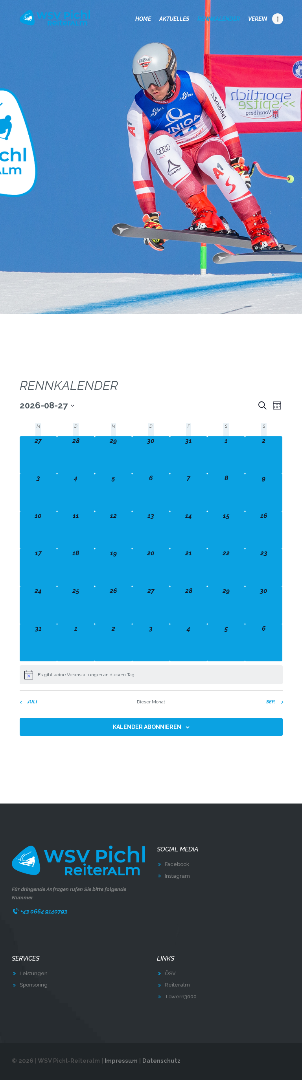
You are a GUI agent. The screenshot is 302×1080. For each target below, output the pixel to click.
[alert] (151, 674)
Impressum (121, 1060)
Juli (32, 702)
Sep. (270, 702)
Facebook (177, 864)
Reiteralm (177, 985)
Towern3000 (181, 996)
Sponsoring (34, 985)
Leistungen (34, 973)
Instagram (177, 876)
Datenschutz (161, 1060)
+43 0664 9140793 (43, 911)
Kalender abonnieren (147, 727)
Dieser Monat (151, 702)
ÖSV (170, 973)
